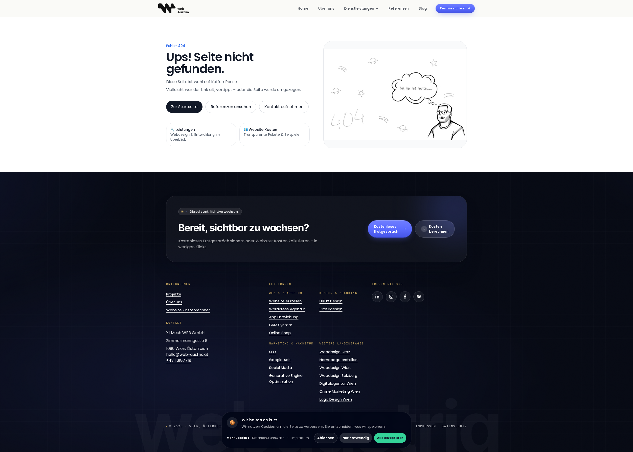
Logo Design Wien (335, 399)
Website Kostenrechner (188, 310)
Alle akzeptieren (390, 438)
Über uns (174, 302)
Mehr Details (238, 438)
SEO (272, 351)
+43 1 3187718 (178, 360)
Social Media (280, 367)
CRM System (280, 324)
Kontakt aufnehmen (283, 107)
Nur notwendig (355, 437)
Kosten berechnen (439, 229)
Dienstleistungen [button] (359, 8)
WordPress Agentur (287, 309)
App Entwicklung (283, 316)
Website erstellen (285, 301)
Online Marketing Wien (339, 391)
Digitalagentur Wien (337, 383)
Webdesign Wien (335, 367)
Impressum (300, 438)
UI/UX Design (330, 301)
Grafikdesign (330, 309)
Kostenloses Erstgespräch (386, 229)
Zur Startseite (184, 107)
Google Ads (280, 359)
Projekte (173, 294)
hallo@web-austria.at (187, 354)
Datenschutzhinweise (268, 438)
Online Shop (280, 332)
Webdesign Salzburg (338, 375)
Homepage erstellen (338, 359)
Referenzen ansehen (231, 107)
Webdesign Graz (334, 351)
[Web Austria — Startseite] (173, 8)
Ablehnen (325, 437)
